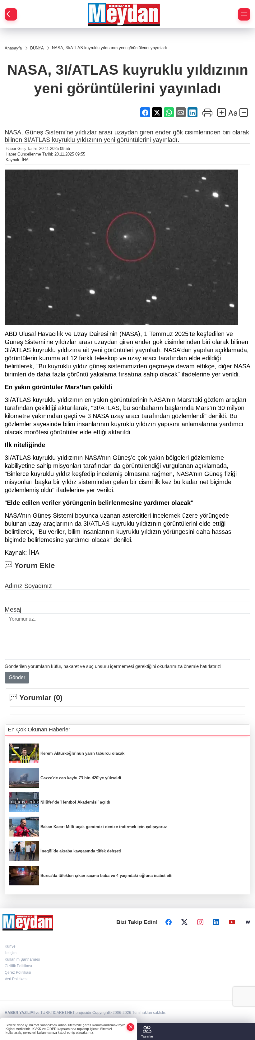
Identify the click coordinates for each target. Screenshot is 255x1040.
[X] (184, 922)
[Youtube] (232, 922)
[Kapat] (130, 1027)
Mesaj (13, 609)
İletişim (10, 953)
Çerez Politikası (18, 972)
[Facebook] (168, 922)
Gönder (17, 677)
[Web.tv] (248, 922)
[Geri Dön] (11, 14)
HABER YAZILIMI (20, 1012)
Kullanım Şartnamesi (22, 959)
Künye (10, 946)
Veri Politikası (16, 979)
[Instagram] (200, 922)
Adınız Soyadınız (28, 585)
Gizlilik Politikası (18, 966)
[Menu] (244, 14)
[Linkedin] (216, 922)
